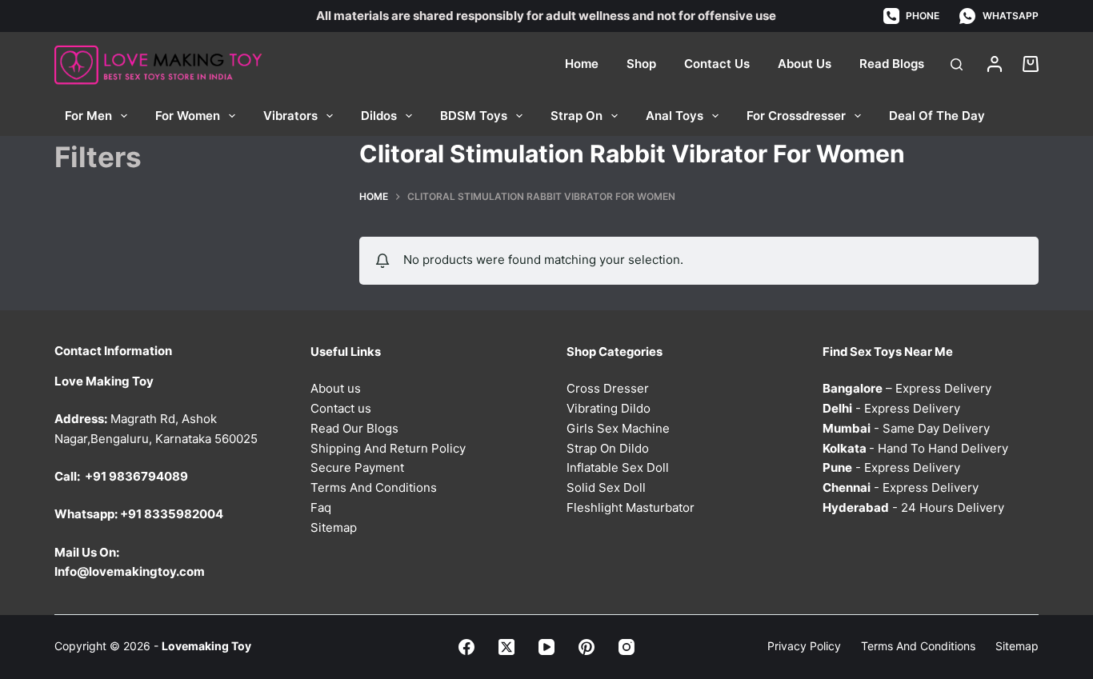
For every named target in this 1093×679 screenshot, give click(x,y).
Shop (641, 63)
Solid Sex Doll (606, 487)
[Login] (995, 64)
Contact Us (717, 63)
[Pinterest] (587, 647)
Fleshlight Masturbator (631, 507)
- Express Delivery (891, 408)
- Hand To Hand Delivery (915, 448)
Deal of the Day (937, 115)
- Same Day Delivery (906, 428)
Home (582, 63)
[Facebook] (466, 647)
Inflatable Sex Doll (618, 467)
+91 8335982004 (171, 513)
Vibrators (290, 115)
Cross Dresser (608, 388)
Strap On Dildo (608, 448)
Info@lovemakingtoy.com (129, 571)
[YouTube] (546, 647)
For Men (88, 115)
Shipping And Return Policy (388, 448)
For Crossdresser (796, 115)
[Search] (957, 64)
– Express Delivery (907, 388)
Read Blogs (891, 63)
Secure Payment (357, 467)
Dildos (379, 115)
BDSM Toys (473, 115)
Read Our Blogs (354, 428)
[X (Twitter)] (506, 647)
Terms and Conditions (918, 646)
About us (335, 388)
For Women (187, 115)
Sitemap (333, 527)
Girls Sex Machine (618, 428)
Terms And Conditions (373, 487)
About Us (804, 63)
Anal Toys (674, 115)
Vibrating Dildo (609, 408)
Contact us (340, 408)
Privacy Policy (804, 646)
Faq (320, 507)
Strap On (577, 115)
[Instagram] (627, 647)
